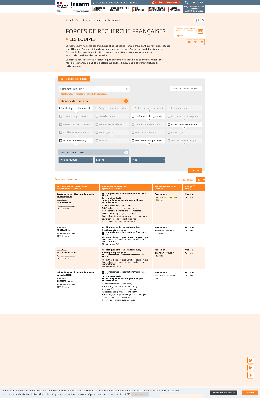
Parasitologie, (108, 216)
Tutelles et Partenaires (174, 9)
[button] (93, 101)
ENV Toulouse (161, 197)
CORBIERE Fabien (65, 281)
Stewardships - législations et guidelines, (119, 219)
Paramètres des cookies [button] (224, 392)
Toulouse (189, 197)
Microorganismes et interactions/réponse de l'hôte (124, 233)
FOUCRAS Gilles (64, 230)
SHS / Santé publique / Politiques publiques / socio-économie (123, 201)
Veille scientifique (138, 9)
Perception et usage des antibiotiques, (130, 216)
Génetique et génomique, (137, 237)
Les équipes (83, 39)
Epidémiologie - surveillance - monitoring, (120, 208)
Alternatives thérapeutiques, (114, 237)
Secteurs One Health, (112, 198)
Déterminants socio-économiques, (117, 205)
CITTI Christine (63, 208)
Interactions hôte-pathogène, (114, 213)
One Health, (132, 213)
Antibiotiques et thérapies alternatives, (121, 227)
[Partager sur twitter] (195, 42)
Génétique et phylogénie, (114, 230)
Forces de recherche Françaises (116, 31)
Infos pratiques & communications (157, 9)
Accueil (69, 20)
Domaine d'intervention (75, 101)
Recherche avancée (72, 152)
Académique (161, 194)
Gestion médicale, (110, 211)
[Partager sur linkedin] (201, 42)
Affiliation (159, 188)
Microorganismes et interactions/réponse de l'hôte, (124, 194)
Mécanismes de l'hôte (111, 244)
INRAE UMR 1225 (162, 230)
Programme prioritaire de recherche (194, 8)
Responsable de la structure (69, 188)
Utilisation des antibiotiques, (114, 222)
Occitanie (190, 194)
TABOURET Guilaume (67, 252)
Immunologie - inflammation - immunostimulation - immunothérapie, (123, 240)
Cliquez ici (180, 35)
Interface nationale (116, 3)
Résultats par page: (186, 180)
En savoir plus (139, 394)
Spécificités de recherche (113, 188)
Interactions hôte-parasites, (129, 211)
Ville (187, 188)
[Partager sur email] (189, 42)
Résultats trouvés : (65, 179)
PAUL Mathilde (64, 202)
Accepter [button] (250, 392)
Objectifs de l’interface (99, 9)
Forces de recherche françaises (119, 9)
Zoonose (131, 222)
